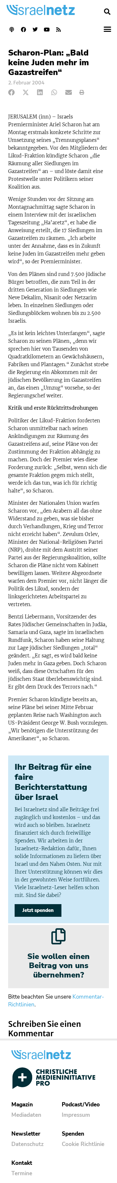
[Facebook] (23, 29)
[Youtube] (47, 29)
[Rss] (58, 29)
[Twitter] (35, 29)
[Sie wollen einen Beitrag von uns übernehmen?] (58, 936)
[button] (107, 11)
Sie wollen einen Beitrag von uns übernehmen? (58, 965)
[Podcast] (11, 29)
